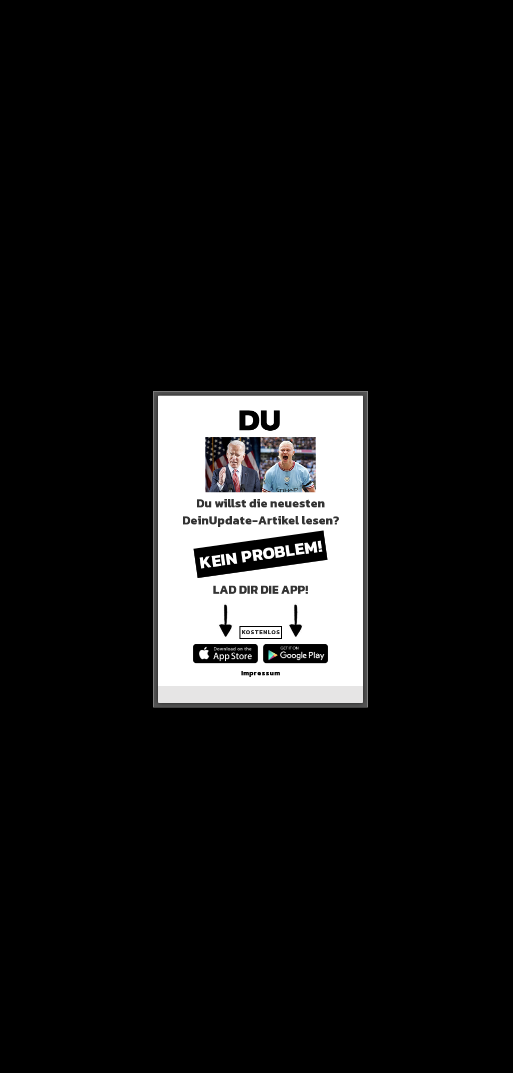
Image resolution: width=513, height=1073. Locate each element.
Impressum (260, 673)
